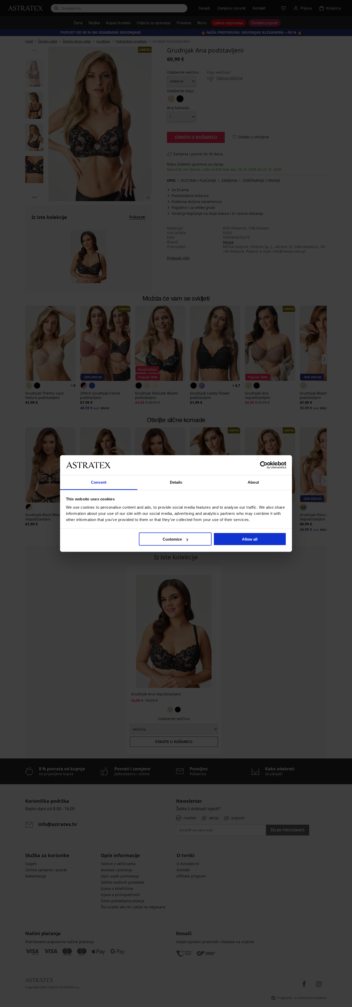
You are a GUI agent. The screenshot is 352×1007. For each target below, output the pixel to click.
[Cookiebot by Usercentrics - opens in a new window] (263, 465)
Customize (172, 539)
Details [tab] (176, 482)
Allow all (249, 539)
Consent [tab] (98, 482)
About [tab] (253, 482)
